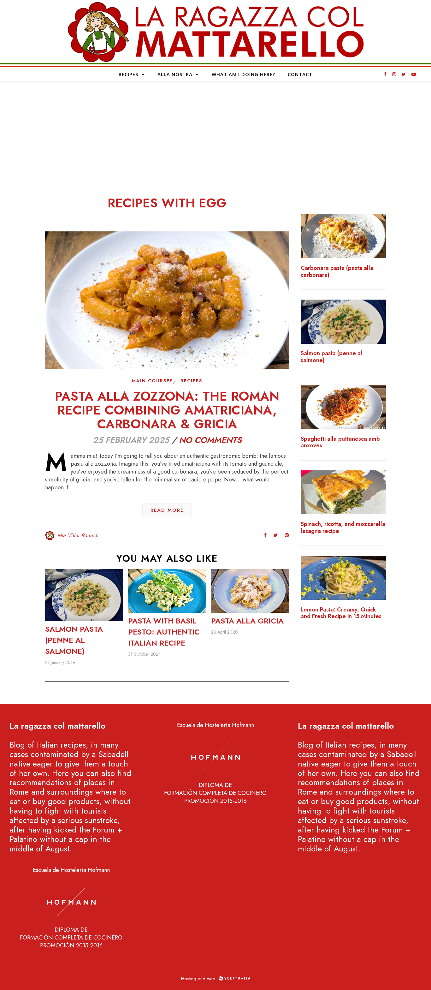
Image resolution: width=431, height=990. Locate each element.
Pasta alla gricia (247, 620)
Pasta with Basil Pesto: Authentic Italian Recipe (164, 631)
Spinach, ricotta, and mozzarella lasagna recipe (343, 527)
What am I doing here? (243, 74)
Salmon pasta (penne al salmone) (74, 640)
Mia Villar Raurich (77, 535)
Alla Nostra (174, 74)
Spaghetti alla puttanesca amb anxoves (340, 442)
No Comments (210, 440)
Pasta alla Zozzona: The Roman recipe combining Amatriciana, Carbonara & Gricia (167, 410)
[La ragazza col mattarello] (215, 32)
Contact (300, 74)
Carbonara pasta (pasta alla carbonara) (337, 271)
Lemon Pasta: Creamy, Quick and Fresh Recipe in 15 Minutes (341, 613)
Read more (167, 510)
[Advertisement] (215, 129)
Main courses (152, 381)
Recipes (128, 74)
